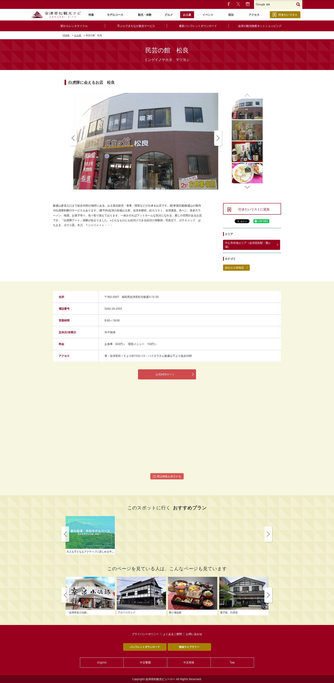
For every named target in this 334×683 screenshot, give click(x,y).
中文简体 (188, 662)
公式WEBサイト (165, 374)
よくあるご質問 (172, 634)
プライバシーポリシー (145, 634)
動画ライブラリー (189, 647)
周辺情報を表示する (168, 476)
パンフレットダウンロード (145, 647)
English (102, 662)
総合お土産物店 (234, 267)
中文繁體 (145, 662)
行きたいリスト (288, 14)
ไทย (232, 662)
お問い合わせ (194, 634)
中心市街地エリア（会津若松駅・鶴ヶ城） (248, 244)
